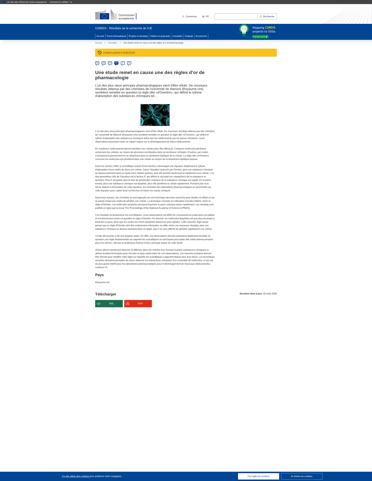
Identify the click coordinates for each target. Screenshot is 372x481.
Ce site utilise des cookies (75, 476)
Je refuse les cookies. (302, 476)
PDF (140, 303)
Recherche (201, 36)
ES (110, 63)
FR (116, 63)
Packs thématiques (116, 36)
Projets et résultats (138, 36)
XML (111, 303)
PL (129, 63)
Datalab (189, 36)
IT (123, 63)
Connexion (191, 16)
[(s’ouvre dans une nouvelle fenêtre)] (118, 14)
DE (97, 63)
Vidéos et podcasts (160, 36)
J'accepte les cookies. (258, 476)
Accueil (100, 36)
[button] (205, 16)
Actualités (177, 36)
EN (103, 63)
